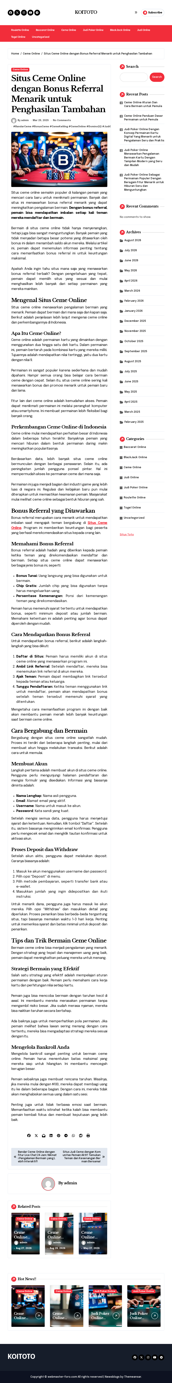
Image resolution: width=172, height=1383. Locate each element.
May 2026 (130, 270)
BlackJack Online (120, 30)
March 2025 (132, 412)
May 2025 (130, 391)
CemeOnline (78, 126)
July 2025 (130, 371)
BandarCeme (23, 126)
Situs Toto (127, 534)
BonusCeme (41, 126)
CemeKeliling (60, 126)
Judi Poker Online (93, 30)
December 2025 (135, 321)
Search (132, 67)
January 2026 (133, 311)
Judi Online (143, 30)
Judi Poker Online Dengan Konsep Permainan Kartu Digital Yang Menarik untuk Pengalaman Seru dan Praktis (144, 135)
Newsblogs (112, 1376)
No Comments (62, 120)
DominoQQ (95, 126)
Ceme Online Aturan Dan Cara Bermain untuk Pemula (143, 104)
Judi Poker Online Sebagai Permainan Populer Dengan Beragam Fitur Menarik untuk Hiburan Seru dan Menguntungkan (144, 182)
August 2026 (132, 240)
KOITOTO (86, 12)
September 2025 (135, 351)
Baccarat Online (45, 30)
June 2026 (131, 260)
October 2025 (133, 341)
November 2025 (135, 331)
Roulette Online (20, 30)
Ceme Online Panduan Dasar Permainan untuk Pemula (143, 118)
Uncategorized (40, 36)
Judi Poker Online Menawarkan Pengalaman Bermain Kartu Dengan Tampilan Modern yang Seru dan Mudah (143, 158)
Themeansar (132, 1376)
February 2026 (134, 301)
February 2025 (134, 422)
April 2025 (130, 401)
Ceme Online (68, 30)
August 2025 (132, 361)
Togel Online (18, 36)
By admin (23, 120)
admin (70, 1183)
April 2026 (130, 280)
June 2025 (131, 381)
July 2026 (130, 250)
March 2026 (132, 290)
